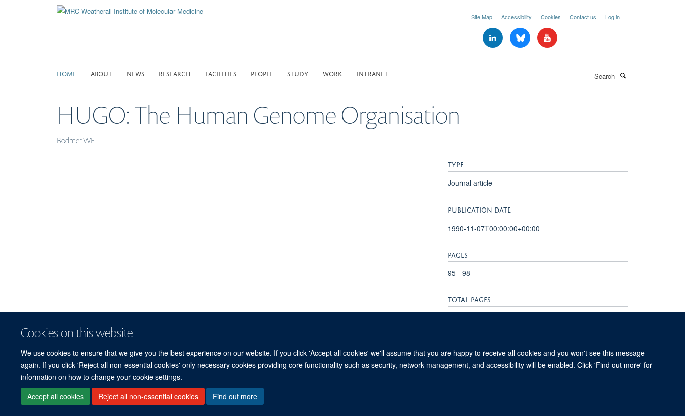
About (101, 73)
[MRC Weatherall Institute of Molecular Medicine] (130, 7)
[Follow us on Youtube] (547, 38)
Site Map (481, 17)
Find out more (235, 396)
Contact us (583, 17)
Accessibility (516, 17)
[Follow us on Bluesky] (521, 38)
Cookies (551, 17)
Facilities (220, 73)
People (262, 73)
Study (297, 73)
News (135, 73)
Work (332, 73)
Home (66, 73)
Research (175, 73)
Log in (612, 17)
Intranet (372, 73)
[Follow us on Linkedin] (494, 38)
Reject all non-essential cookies (148, 396)
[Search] (622, 75)
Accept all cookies (55, 396)
